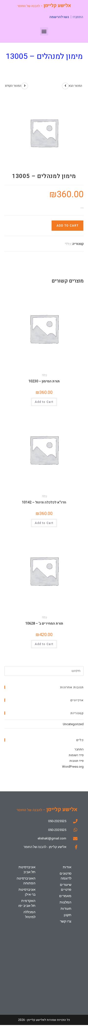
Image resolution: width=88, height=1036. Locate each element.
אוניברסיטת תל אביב (27, 869)
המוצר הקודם (13, 86)
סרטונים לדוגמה (65, 875)
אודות (67, 867)
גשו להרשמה (59, 17)
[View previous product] (24, 86)
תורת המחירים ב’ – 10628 (44, 623)
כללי (68, 243)
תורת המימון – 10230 (44, 381)
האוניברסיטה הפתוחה (26, 880)
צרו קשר (65, 921)
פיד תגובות (76, 760)
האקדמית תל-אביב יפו (26, 903)
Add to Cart (67, 225)
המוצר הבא (75, 86)
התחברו (78, 17)
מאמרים (65, 896)
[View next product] (65, 86)
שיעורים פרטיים (65, 887)
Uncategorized (73, 724)
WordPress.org (73, 766)
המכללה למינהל (29, 914)
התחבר (79, 749)
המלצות (65, 902)
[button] (44, 31)
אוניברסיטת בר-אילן (27, 892)
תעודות (66, 908)
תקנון (67, 915)
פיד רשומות (76, 755)
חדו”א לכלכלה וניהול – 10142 (44, 502)
